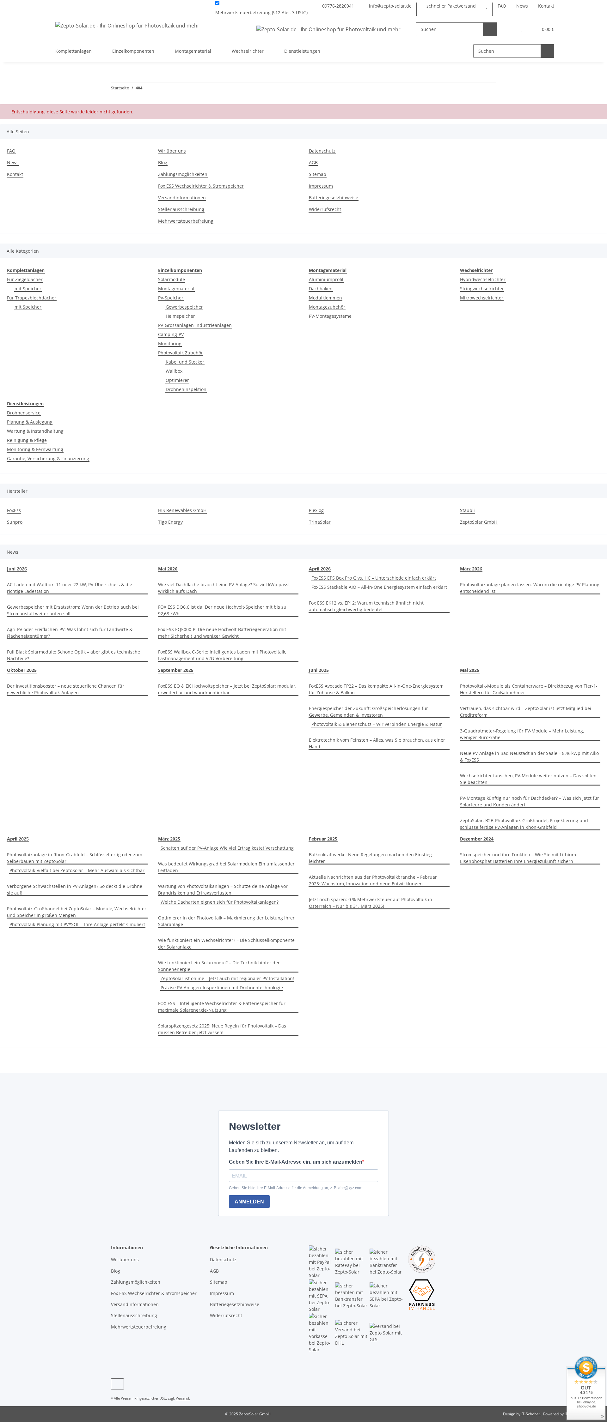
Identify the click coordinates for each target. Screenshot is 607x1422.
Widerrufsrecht (325, 209)
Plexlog (316, 510)
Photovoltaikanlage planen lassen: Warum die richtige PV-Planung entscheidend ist (529, 587)
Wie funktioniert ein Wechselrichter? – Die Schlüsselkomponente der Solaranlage (226, 943)
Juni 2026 (17, 569)
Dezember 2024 (477, 839)
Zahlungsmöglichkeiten (182, 174)
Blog (162, 163)
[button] (508, 29)
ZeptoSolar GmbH (478, 522)
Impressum (321, 186)
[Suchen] (490, 29)
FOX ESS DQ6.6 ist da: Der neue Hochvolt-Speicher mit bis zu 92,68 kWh (222, 610)
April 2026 (320, 569)
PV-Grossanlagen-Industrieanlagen (195, 325)
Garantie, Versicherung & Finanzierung (48, 458)
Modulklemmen (325, 298)
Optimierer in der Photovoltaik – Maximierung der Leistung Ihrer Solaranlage (226, 921)
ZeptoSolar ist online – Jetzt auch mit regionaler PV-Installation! (227, 978)
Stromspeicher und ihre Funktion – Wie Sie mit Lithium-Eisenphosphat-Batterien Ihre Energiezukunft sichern (519, 858)
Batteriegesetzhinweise (333, 198)
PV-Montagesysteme (330, 316)
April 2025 (18, 839)
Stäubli (467, 510)
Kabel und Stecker (185, 362)
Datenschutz (322, 151)
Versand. (183, 1398)
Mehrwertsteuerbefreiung (185, 221)
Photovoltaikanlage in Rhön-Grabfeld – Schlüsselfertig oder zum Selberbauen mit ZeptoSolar (74, 858)
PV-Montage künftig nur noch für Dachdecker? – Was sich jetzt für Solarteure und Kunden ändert (529, 801)
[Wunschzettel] (487, 6)
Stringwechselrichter (482, 289)
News (522, 6)
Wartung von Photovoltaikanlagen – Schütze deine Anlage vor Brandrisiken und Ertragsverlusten (223, 889)
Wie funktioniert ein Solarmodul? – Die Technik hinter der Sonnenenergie (219, 966)
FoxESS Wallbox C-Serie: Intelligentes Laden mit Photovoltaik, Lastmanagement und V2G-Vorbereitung (222, 655)
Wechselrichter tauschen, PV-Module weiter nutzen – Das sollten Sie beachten (528, 779)
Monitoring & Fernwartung (35, 449)
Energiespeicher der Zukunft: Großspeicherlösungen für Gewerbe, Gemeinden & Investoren (368, 711)
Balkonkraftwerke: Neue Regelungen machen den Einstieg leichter (370, 858)
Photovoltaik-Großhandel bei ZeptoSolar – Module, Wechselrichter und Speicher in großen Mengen (76, 912)
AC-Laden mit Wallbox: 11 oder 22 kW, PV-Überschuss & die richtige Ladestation (69, 587)
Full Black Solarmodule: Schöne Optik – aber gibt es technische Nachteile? (73, 655)
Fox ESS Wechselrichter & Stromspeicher (201, 186)
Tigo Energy (170, 522)
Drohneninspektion (186, 389)
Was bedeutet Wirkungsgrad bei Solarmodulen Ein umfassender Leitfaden (226, 867)
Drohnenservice (23, 413)
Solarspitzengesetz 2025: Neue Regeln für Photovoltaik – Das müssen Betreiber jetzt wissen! (222, 1029)
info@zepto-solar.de (390, 6)
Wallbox (174, 371)
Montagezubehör (327, 307)
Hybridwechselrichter (483, 279)
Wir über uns (172, 151)
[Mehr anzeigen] (310, 12)
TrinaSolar (320, 522)
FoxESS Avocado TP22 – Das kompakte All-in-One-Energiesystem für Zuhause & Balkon (376, 689)
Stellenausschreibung (181, 209)
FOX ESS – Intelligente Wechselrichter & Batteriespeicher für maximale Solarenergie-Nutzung (221, 1006)
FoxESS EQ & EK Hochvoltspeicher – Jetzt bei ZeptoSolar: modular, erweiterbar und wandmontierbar (227, 689)
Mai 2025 (469, 670)
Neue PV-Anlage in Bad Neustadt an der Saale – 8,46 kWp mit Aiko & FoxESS (529, 756)
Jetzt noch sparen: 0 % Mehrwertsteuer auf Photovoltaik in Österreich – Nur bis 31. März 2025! (370, 902)
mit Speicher (28, 289)
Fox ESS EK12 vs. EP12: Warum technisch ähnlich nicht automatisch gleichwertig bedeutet (366, 606)
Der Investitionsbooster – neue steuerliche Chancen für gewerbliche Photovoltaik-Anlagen (65, 689)
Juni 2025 (319, 670)
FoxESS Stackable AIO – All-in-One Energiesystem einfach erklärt (379, 587)
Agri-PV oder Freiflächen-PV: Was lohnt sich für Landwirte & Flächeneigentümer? (69, 632)
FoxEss (14, 510)
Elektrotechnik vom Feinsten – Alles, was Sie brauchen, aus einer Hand (377, 743)
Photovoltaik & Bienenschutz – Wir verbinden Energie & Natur (376, 724)
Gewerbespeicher (184, 307)
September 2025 (175, 670)
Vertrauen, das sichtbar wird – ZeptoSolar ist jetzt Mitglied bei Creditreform (525, 711)
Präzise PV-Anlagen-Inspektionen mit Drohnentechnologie (222, 988)
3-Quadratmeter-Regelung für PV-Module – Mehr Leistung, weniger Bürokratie (522, 734)
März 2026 (471, 569)
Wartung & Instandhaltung (35, 431)
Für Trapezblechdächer (31, 298)
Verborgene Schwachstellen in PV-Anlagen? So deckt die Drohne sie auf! (74, 889)
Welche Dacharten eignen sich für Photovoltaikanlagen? (220, 902)
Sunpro (14, 522)
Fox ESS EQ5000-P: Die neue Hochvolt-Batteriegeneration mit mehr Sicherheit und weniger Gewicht (222, 632)
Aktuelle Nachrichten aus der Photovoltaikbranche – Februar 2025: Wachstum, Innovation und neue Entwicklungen (373, 880)
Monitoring (169, 343)
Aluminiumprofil (326, 279)
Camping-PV (171, 334)
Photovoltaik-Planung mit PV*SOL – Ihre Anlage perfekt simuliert (77, 924)
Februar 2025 (323, 839)
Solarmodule (171, 279)
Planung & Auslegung (29, 422)
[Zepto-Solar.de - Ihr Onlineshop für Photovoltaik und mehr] (127, 25)
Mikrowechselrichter (481, 298)
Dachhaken (321, 289)
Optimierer (177, 380)
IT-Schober (531, 1414)
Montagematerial (176, 289)
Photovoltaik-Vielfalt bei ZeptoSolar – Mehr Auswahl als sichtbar (76, 870)
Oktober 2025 (22, 670)
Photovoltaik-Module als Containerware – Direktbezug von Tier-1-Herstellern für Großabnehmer (529, 689)
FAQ (502, 6)
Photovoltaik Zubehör (180, 353)
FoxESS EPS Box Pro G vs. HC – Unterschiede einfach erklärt (373, 578)
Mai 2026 (167, 569)
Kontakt (546, 6)
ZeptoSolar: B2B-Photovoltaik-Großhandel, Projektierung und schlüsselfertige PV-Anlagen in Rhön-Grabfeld (524, 823)
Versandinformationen (182, 198)
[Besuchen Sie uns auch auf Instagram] (117, 1383)
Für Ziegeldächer (25, 279)
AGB (313, 163)
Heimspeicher (180, 316)
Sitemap (317, 174)
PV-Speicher (170, 298)
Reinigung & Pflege (27, 440)
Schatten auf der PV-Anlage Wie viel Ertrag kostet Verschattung (227, 848)
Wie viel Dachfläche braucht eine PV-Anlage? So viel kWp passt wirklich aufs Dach (224, 587)
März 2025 (169, 839)
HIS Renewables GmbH (182, 510)
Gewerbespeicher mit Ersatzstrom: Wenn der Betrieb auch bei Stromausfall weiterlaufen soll (73, 610)
